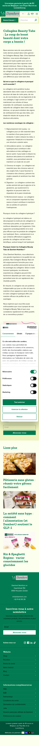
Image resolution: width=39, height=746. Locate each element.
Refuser (20, 417)
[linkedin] (31, 643)
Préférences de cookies (12, 716)
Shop (5, 656)
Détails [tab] (19, 334)
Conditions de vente (11, 700)
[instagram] (25, 643)
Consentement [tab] (8, 334)
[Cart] (32, 14)
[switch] (33, 378)
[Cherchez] (36, 20)
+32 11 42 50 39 (19, 599)
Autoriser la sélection (19, 409)
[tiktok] (35, 643)
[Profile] (29, 14)
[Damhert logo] (10, 14)
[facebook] (28, 643)
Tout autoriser (19, 402)
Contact (6, 675)
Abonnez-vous (19, 433)
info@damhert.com (19, 596)
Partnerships (8, 696)
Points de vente (9, 663)
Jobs (5, 708)
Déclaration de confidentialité (14, 704)
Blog (5, 671)
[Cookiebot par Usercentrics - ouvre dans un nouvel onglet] (28, 327)
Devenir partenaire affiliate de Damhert (18, 712)
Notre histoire (8, 667)
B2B (4, 693)
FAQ (4, 689)
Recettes (6, 659)
